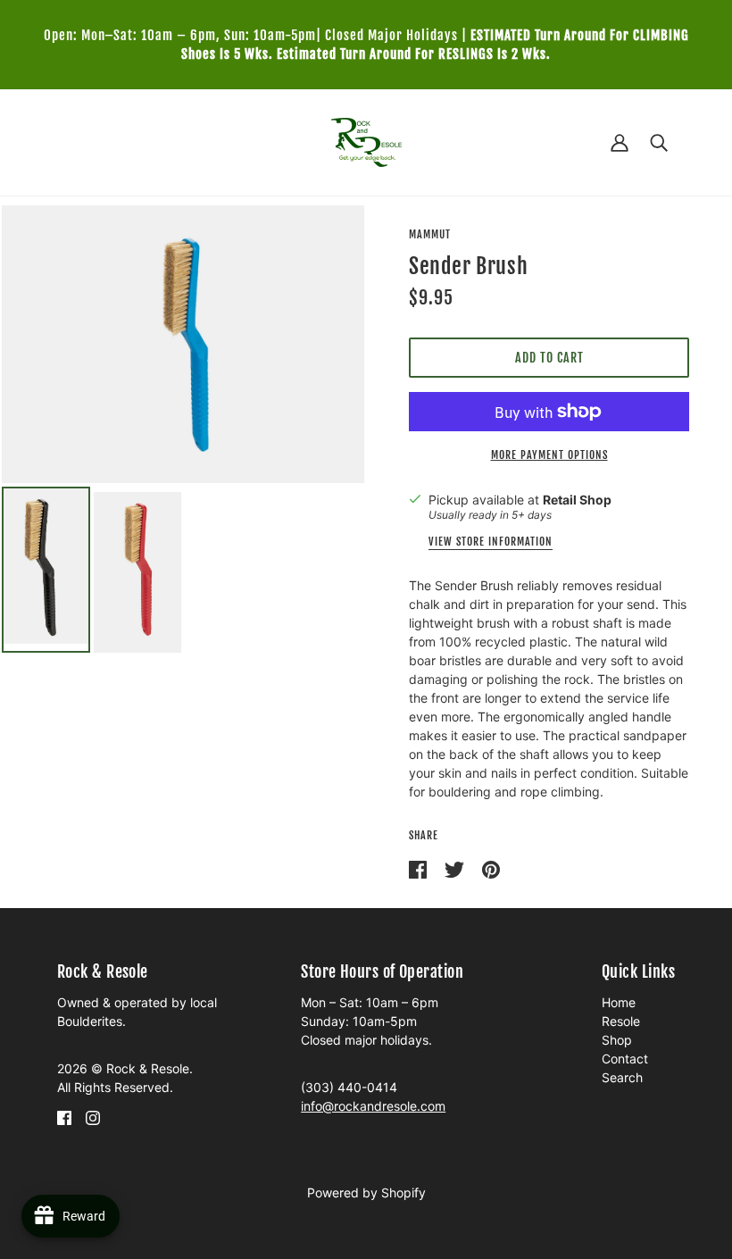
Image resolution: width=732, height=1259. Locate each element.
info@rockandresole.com (373, 1105)
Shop (617, 1039)
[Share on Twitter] (456, 868)
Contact (625, 1058)
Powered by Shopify (366, 1192)
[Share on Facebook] (419, 868)
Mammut (430, 234)
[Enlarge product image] (183, 344)
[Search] (659, 142)
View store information (490, 542)
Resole (621, 1021)
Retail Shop (577, 499)
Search (622, 1077)
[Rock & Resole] (366, 140)
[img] (64, 1116)
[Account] (619, 142)
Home (619, 1002)
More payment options (549, 455)
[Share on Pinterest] (491, 868)
